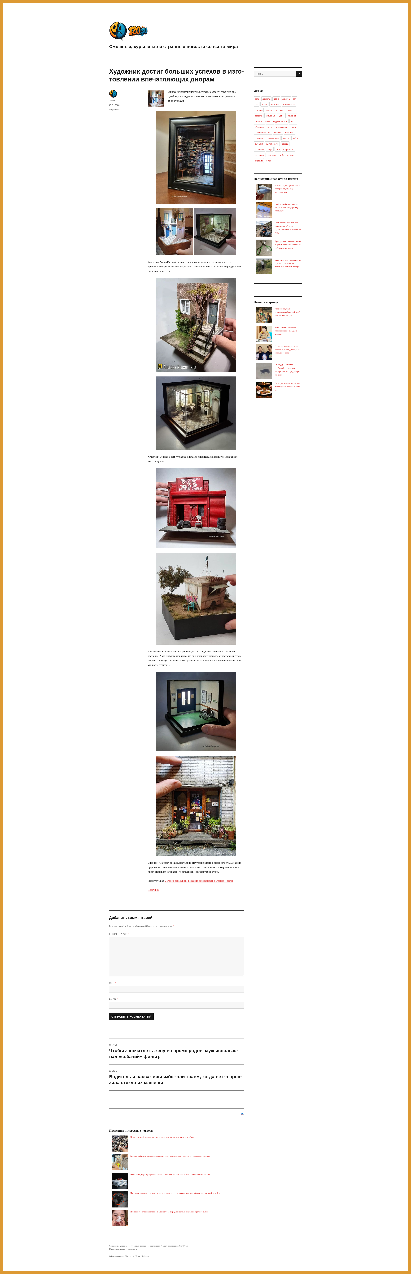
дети (257, 98)
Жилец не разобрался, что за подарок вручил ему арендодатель (288, 188)
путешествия (273, 138)
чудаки (290, 154)
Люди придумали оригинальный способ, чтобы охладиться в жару (288, 312)
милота (258, 121)
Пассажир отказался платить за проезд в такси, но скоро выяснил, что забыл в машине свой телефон (175, 1193)
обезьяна (259, 126)
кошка (289, 110)
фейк (281, 154)
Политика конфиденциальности (123, 1249)
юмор (268, 160)
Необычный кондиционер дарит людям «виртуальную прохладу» (287, 207)
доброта (266, 98)
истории (258, 110)
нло (292, 121)
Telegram (146, 1256)
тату (278, 149)
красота (258, 115)
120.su (112, 100)
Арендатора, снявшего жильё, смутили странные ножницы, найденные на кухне (288, 244)
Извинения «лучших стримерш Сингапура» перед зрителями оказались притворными (169, 1211)
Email (113, 998)
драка (276, 98)
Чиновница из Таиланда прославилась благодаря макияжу (286, 330)
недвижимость (280, 121)
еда (256, 104)
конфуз (279, 110)
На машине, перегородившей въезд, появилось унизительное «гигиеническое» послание (170, 1174)
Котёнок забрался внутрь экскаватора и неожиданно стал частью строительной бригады (170, 1155)
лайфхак (292, 115)
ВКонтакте (129, 1256)
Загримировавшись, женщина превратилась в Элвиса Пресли (199, 880)
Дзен (138, 1256)
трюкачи (272, 154)
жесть (264, 104)
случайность (272, 143)
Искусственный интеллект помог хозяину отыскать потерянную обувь (162, 1137)
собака (285, 143)
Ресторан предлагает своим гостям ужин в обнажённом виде (287, 386)
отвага (270, 126)
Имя (112, 982)
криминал (270, 115)
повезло (278, 132)
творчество (114, 109)
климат (269, 110)
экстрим (259, 160)
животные (275, 104)
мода (267, 121)
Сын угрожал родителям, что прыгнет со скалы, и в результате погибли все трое (288, 263)
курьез (281, 115)
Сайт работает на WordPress (175, 1245)
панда (293, 126)
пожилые (289, 132)
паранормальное (263, 132)
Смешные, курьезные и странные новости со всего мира (173, 46)
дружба (286, 98)
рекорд (286, 138)
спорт (269, 149)
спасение (259, 149)
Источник (153, 889)
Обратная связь (116, 1256)
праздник (259, 138)
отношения (281, 126)
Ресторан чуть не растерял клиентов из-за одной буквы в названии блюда (288, 349)
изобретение (289, 104)
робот (295, 138)
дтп (294, 98)
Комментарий (119, 933)
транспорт (260, 154)
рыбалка (259, 143)
